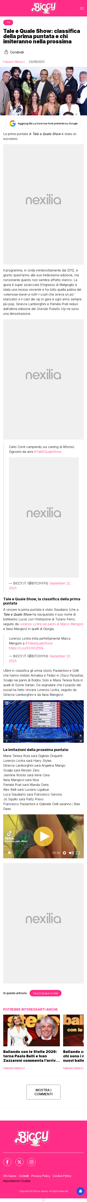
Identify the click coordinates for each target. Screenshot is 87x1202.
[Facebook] (4, 1159)
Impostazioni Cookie (16, 1181)
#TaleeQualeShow (39, 643)
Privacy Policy (40, 1176)
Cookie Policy (62, 1176)
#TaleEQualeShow (48, 452)
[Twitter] (17, 1159)
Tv (8, 22)
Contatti (24, 1176)
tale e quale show (45, 993)
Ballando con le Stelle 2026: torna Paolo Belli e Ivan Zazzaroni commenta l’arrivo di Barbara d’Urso (30, 1056)
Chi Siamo (9, 1176)
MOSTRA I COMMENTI (43, 1092)
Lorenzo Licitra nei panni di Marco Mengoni (51, 624)
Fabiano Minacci (14, 61)
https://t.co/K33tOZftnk (26, 648)
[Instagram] (29, 1159)
